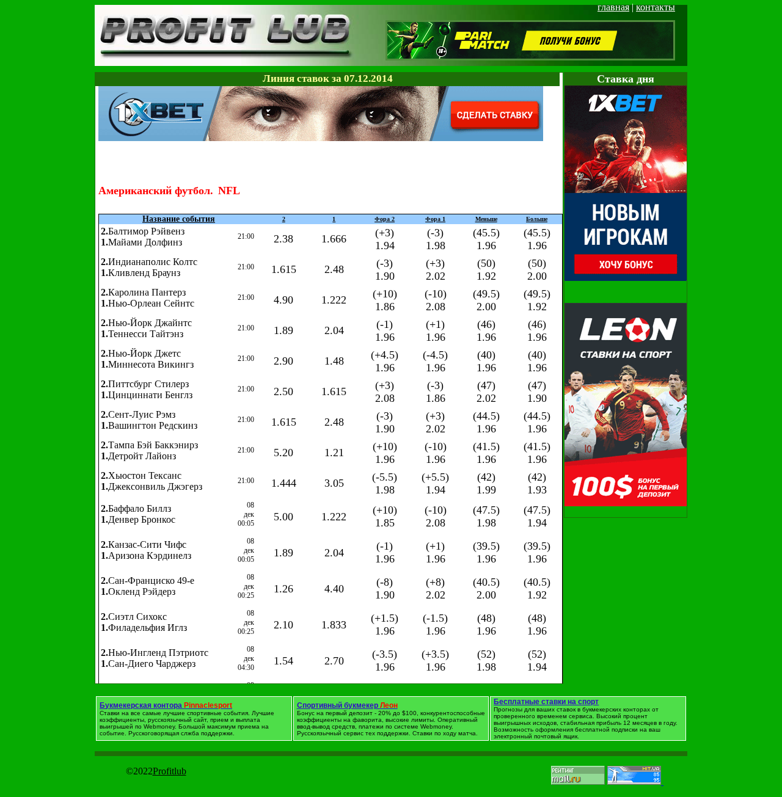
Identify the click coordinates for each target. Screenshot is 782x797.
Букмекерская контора (166, 705)
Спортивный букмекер (347, 705)
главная (613, 7)
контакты (655, 7)
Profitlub (169, 771)
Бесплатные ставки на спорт (546, 701)
